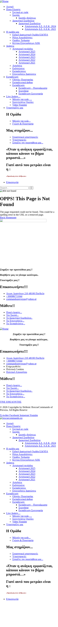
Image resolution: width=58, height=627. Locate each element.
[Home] (4, 1)
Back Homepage (8, 217)
